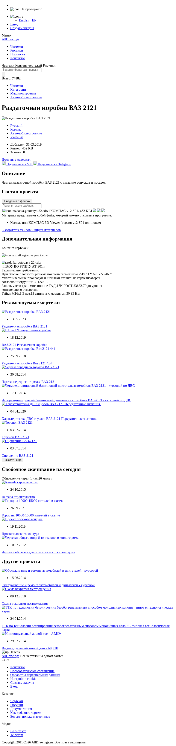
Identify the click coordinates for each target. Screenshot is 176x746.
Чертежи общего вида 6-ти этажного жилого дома (38, 552)
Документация (21, 709)
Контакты (17, 58)
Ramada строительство (18, 497)
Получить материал (16, 159)
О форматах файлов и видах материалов (31, 230)
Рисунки (16, 50)
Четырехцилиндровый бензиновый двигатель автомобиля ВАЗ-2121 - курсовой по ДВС (66, 400)
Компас (15, 129)
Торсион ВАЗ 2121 (15, 437)
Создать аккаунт (22, 28)
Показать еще (12, 459)
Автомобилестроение (26, 97)
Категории (18, 89)
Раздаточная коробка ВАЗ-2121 (24, 326)
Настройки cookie (23, 679)
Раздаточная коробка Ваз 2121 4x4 (27, 363)
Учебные (16, 137)
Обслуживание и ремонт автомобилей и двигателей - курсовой (48, 585)
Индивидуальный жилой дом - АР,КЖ (30, 648)
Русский (16, 125)
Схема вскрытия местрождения (25, 603)
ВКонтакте (18, 731)
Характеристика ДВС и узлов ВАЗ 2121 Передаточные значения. (49, 418)
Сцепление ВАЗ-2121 (17, 455)
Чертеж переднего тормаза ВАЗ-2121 (29, 382)
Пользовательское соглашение (32, 671)
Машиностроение (23, 93)
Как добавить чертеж (25, 712)
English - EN (28, 20)
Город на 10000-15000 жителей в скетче (31, 515)
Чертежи (16, 46)
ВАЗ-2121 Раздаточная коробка (24, 345)
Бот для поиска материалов (30, 716)
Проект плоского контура (20, 534)
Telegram (16, 735)
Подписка (17, 54)
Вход (14, 24)
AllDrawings (10, 39)
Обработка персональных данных (35, 675)
